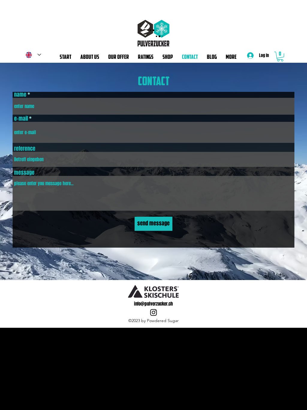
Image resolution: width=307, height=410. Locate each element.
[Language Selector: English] (33, 55)
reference (24, 148)
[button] (280, 57)
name (20, 94)
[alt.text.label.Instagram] (153, 312)
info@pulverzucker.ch (153, 303)
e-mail (21, 118)
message (24, 172)
